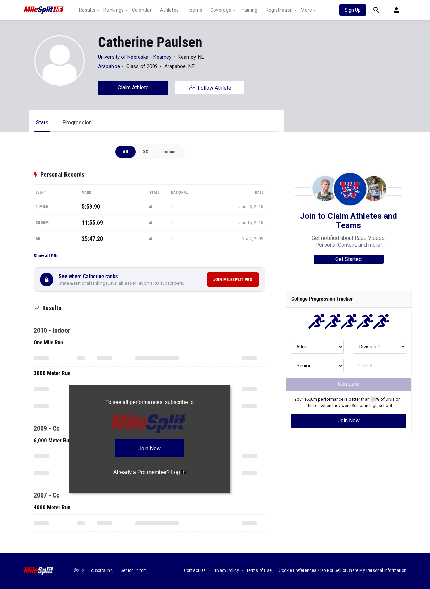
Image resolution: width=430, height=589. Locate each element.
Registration (279, 10)
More (306, 10)
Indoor (169, 151)
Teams (194, 10)
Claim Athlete (133, 87)
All (125, 151)
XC (145, 151)
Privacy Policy (226, 570)
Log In (178, 472)
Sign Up (353, 10)
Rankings (113, 10)
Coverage (220, 10)
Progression (77, 122)
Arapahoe (109, 66)
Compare (348, 384)
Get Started (348, 259)
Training (248, 10)
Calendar (142, 10)
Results (87, 10)
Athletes (169, 10)
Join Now (349, 420)
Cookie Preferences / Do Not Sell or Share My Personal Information (342, 570)
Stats (42, 122)
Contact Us (195, 570)
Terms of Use (259, 570)
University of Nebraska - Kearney (134, 57)
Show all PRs (46, 255)
